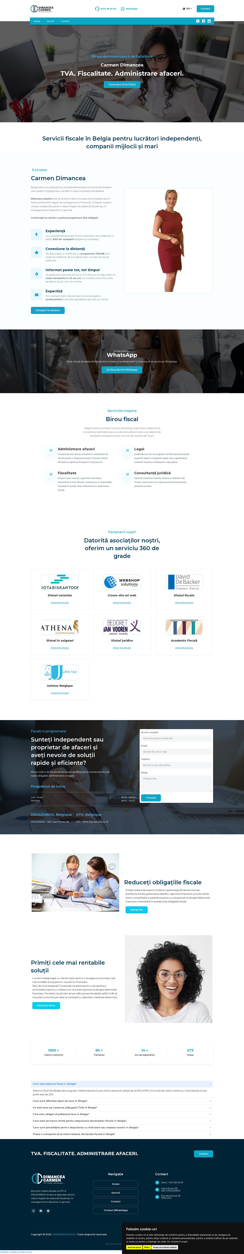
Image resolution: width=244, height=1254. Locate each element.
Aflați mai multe (60, 602)
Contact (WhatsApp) (116, 1210)
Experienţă (55, 231)
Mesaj (144, 772)
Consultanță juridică (152, 473)
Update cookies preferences (16, 1252)
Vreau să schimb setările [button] (165, 1247)
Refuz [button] (147, 1247)
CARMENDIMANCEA (64, 1234)
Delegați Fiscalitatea (48, 310)
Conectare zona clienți (122, 84)
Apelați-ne (136, 909)
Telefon (145, 759)
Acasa (37, 21)
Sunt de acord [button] (134, 1247)
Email (144, 745)
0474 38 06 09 (108, 9)
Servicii (50, 21)
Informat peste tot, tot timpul (73, 270)
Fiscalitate (67, 473)
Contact (205, 8)
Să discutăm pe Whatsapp (122, 369)
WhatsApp (131, 9)
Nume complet (149, 732)
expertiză (54, 291)
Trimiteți (151, 797)
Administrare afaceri (76, 449)
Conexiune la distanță (65, 249)
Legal (139, 449)
